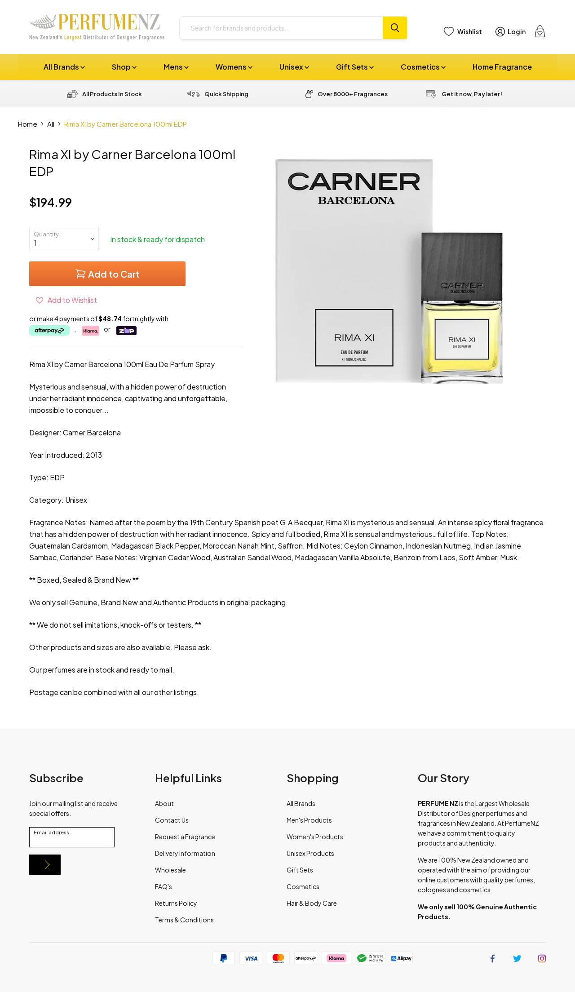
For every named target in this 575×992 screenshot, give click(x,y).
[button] (66, 300)
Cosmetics (421, 66)
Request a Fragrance (185, 837)
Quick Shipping (226, 93)
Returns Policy (176, 903)
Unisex (292, 66)
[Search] (395, 28)
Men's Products (309, 820)
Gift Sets (352, 66)
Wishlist (469, 31)
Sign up (45, 865)
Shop (122, 66)
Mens (174, 66)
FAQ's (163, 886)
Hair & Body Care (312, 903)
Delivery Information (185, 853)
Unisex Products (310, 853)
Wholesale (170, 870)
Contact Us (172, 820)
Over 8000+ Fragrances (353, 93)
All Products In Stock (112, 93)
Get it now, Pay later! (472, 93)
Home (27, 124)
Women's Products (315, 837)
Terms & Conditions (184, 920)
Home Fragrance (502, 66)
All (50, 124)
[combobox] (281, 28)
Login (517, 31)
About (164, 803)
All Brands (62, 66)
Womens (232, 66)
